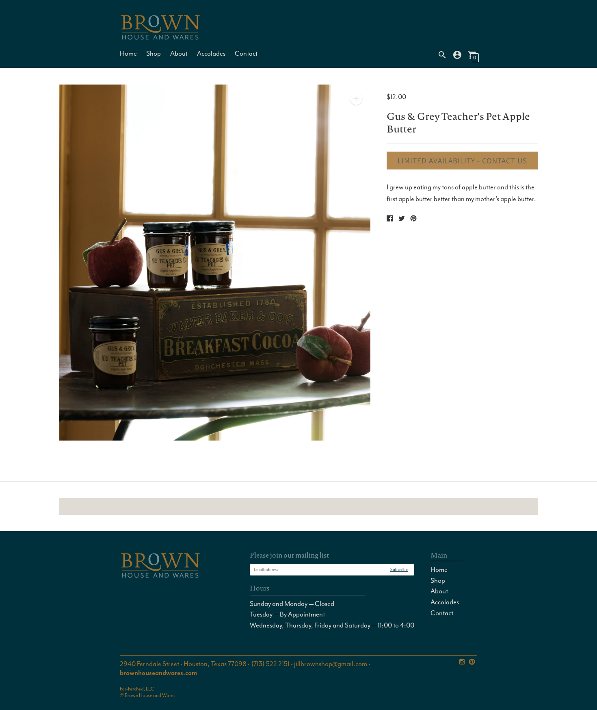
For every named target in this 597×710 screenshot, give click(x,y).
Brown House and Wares (150, 695)
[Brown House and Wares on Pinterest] (472, 660)
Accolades (211, 53)
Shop (153, 53)
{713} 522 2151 (270, 664)
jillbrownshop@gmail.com (330, 664)
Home (128, 53)
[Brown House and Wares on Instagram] (462, 660)
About (179, 53)
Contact (246, 53)
